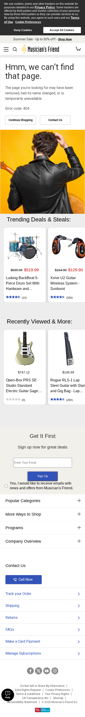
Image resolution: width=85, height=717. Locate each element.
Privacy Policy (45, 7)
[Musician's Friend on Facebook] (30, 671)
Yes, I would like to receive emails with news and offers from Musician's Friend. (41, 485)
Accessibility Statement (22, 702)
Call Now (26, 579)
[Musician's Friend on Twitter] (38, 671)
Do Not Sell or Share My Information (42, 685)
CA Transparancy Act (35, 698)
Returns (11, 617)
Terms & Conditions (28, 694)
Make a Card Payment (22, 641)
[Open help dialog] (7, 695)
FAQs (9, 629)
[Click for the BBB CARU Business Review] (42, 710)
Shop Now (65, 39)
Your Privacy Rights (57, 694)
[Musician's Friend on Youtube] (47, 671)
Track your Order (18, 594)
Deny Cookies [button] (23, 30)
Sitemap (58, 698)
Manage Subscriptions (23, 653)
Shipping (12, 605)
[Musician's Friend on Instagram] (55, 671)
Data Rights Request (28, 690)
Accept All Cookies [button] (62, 30)
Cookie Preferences (28, 22)
